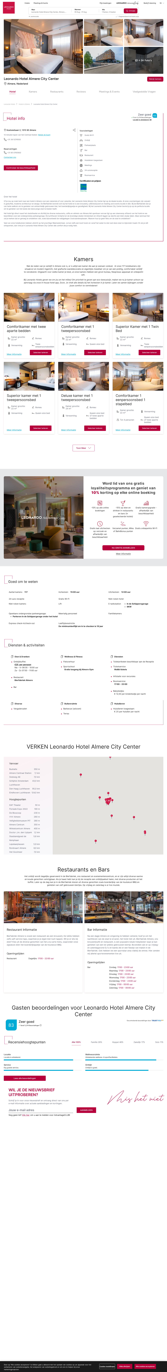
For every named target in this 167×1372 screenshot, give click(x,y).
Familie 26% (96, 1042)
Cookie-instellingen (107, 1366)
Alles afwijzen (124, 1366)
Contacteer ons (10, 157)
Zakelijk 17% (139, 1042)
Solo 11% (159, 1042)
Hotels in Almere (24, 104)
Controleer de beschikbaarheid (20, 168)
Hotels (27, 3)
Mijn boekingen (105, 3)
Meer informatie (14, 354)
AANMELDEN (86, 1110)
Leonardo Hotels (9, 104)
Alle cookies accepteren (145, 1366)
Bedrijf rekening (150, 3)
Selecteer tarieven (40, 352)
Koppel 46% (117, 1042)
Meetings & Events (41, 3)
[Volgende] (53, 307)
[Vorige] (5, 307)
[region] (83, 1366)
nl (161, 3)
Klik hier (26, 1115)
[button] (29, 307)
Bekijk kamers (155, 79)
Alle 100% (76, 1042)
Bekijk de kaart (44, 135)
